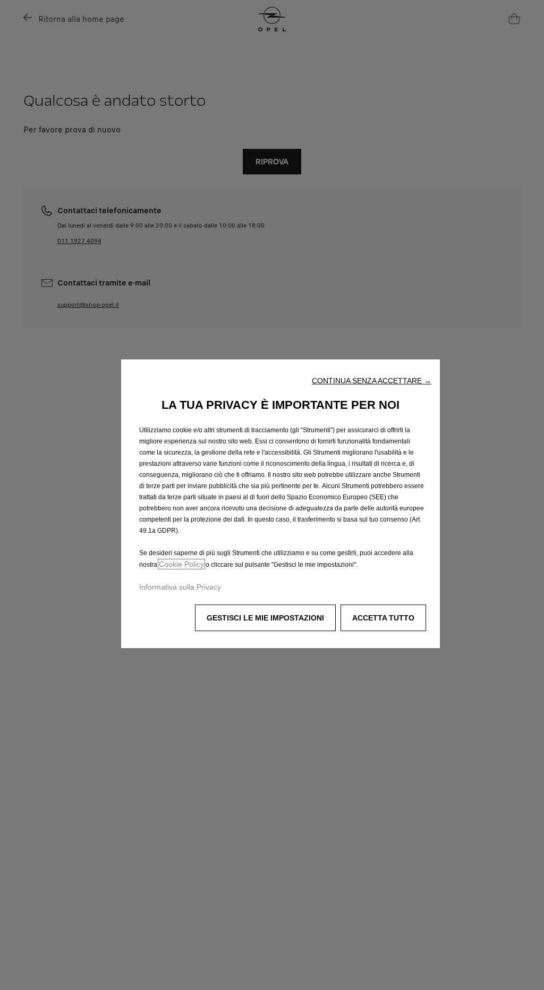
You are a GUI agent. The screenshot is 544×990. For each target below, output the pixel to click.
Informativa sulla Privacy (180, 587)
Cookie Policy (181, 564)
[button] (371, 380)
